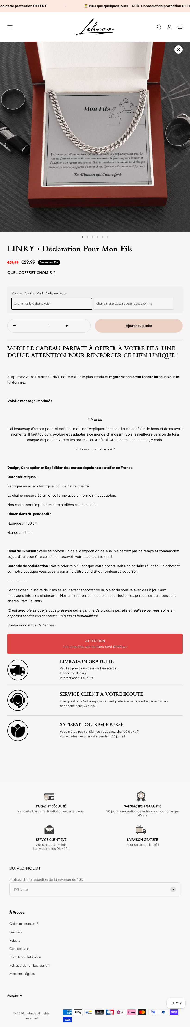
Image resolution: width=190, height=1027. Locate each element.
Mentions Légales (22, 973)
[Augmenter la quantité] (75, 325)
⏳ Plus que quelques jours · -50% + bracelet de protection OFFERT (126, 6)
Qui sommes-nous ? (24, 923)
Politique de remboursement (30, 965)
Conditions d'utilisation (25, 957)
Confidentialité (20, 948)
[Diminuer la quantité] (23, 325)
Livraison (16, 932)
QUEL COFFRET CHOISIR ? (31, 272)
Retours (15, 940)
